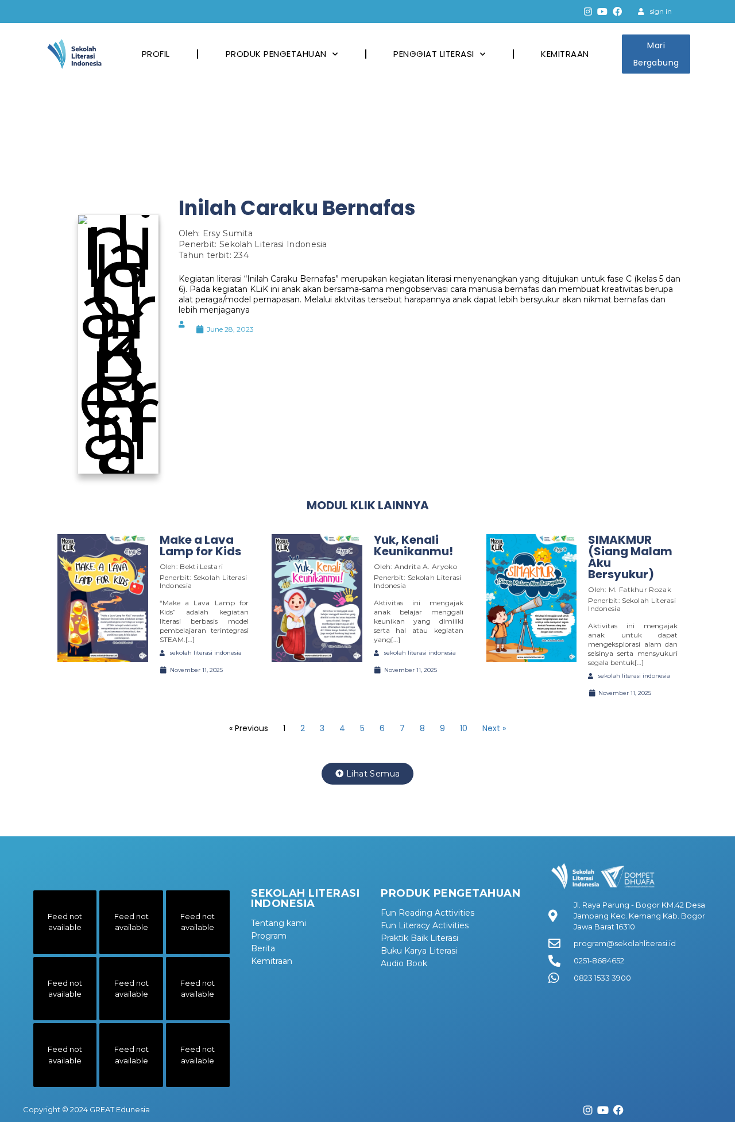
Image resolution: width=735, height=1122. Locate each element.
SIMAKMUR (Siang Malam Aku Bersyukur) (630, 557)
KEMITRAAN (565, 54)
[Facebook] (617, 11)
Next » (494, 728)
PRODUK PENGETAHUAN (276, 54)
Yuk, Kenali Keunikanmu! (413, 545)
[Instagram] (588, 11)
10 (463, 728)
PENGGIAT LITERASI (433, 54)
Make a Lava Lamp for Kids (200, 545)
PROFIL (156, 54)
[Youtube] (602, 11)
